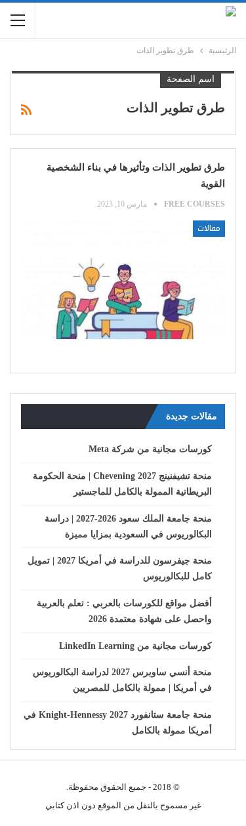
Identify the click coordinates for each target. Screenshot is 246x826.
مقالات (208, 228)
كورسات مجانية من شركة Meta (150, 449)
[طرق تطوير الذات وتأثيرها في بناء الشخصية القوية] (123, 279)
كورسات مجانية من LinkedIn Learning (135, 646)
